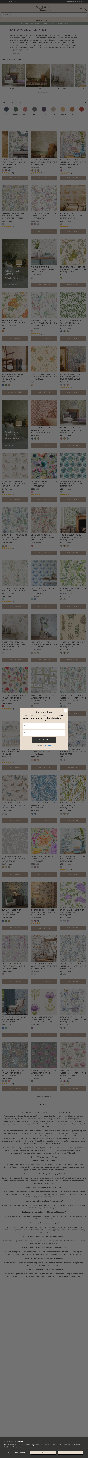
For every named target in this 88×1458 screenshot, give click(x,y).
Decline (70, 1453)
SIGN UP (44, 740)
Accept (43, 1453)
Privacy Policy (18, 1447)
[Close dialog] (65, 711)
